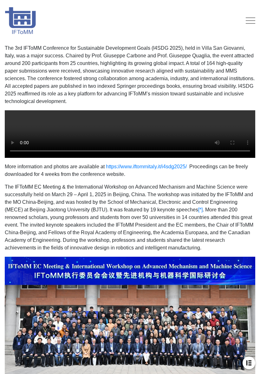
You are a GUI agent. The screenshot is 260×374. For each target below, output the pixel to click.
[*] (200, 209)
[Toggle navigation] (250, 20)
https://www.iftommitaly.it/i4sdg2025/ (146, 166)
